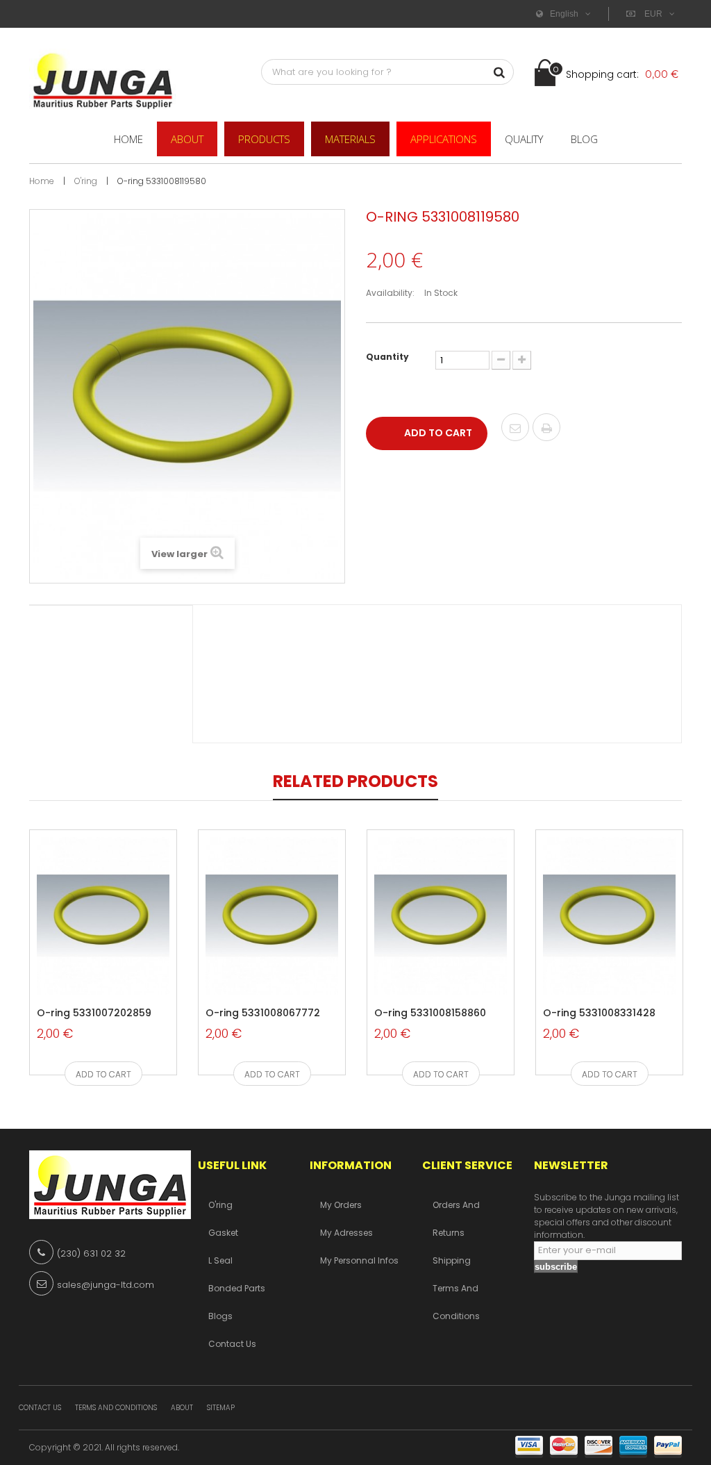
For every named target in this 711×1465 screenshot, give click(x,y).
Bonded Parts (236, 1288)
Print (546, 428)
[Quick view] (84, 967)
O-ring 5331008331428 (599, 1013)
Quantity (387, 357)
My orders (341, 1205)
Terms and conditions (116, 1407)
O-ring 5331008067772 (263, 1013)
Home (41, 181)
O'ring (220, 1205)
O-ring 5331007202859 (94, 1013)
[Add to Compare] (115, 967)
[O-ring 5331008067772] (272, 915)
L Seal (220, 1260)
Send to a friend (515, 428)
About (182, 1407)
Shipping (452, 1260)
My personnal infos (359, 1260)
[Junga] (103, 80)
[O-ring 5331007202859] (103, 915)
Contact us (232, 1344)
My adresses (346, 1233)
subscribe (556, 1266)
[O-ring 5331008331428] (609, 915)
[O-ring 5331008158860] (440, 915)
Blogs (220, 1316)
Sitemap (221, 1407)
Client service (467, 1165)
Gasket (223, 1233)
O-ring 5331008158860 (430, 1013)
